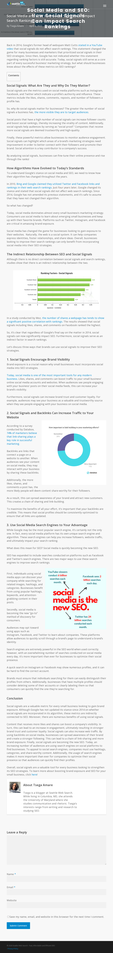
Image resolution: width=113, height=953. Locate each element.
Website (12, 900)
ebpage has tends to (85, 318)
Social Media (59, 25)
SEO (50, 25)
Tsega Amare (17, 25)
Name (11, 874)
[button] (104, 5)
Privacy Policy (13, 948)
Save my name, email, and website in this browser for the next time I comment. (57, 916)
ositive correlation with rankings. (44, 321)
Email (11, 887)
